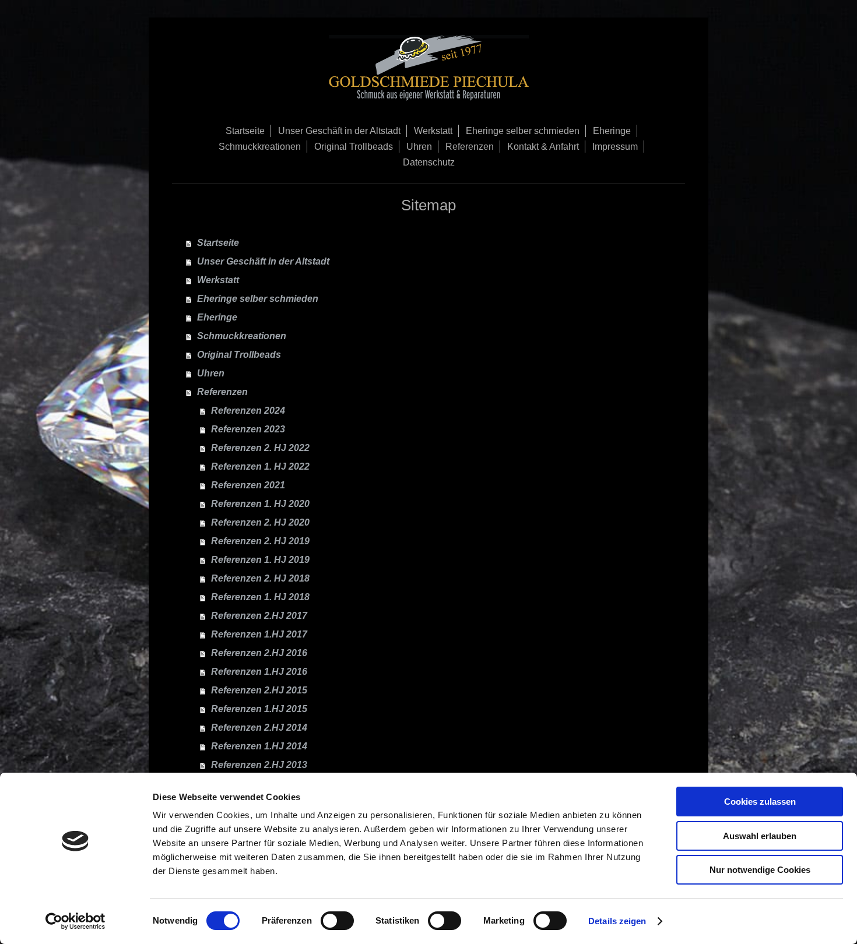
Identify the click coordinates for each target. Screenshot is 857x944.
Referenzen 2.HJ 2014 (259, 727)
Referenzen (222, 392)
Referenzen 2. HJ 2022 (260, 448)
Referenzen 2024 (248, 410)
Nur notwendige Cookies (760, 870)
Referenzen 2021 (248, 485)
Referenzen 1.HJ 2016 (259, 672)
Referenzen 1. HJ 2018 (260, 597)
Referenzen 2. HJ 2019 (260, 541)
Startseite (218, 243)
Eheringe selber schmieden (257, 299)
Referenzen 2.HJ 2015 (259, 690)
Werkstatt (218, 280)
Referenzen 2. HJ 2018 (260, 578)
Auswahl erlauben (759, 836)
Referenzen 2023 (248, 429)
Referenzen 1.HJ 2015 (259, 709)
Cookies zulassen (760, 801)
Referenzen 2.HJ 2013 (259, 765)
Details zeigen (617, 921)
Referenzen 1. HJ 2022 (260, 466)
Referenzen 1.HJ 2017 (259, 634)
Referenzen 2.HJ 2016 (259, 653)
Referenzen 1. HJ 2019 (260, 560)
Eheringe (217, 317)
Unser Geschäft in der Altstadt (263, 261)
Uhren (210, 373)
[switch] (337, 920)
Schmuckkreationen (241, 336)
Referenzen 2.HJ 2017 (259, 616)
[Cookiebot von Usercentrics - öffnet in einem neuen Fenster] (75, 921)
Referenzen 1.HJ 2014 (259, 746)
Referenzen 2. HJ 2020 (260, 522)
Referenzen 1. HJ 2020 (260, 504)
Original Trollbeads (239, 355)
